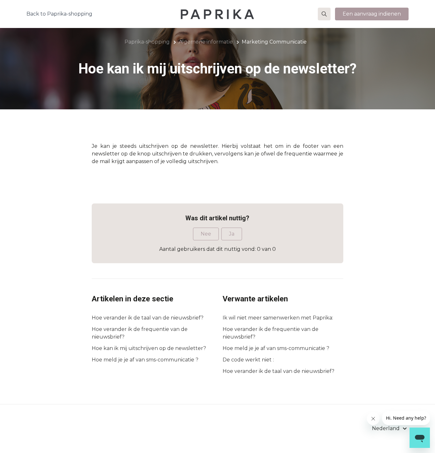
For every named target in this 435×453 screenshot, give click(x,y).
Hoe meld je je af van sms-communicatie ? (145, 360)
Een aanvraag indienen (372, 14)
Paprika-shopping (147, 42)
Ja (231, 234)
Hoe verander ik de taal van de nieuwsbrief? (147, 318)
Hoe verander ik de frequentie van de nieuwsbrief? (140, 333)
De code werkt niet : (248, 360)
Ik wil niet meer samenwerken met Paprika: (278, 318)
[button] (324, 14)
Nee (206, 234)
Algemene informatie (206, 42)
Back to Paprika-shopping (59, 14)
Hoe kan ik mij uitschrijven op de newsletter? (149, 348)
